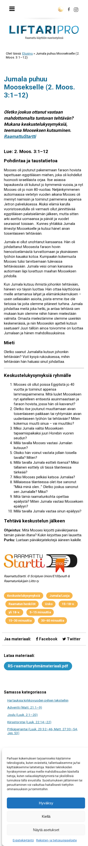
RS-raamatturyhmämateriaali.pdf (38, 666)
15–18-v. (68, 604)
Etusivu (27, 53)
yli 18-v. (14, 612)
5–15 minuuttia (40, 612)
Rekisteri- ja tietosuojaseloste (56, 840)
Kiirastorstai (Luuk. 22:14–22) (29, 722)
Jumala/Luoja (59, 595)
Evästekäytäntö (23, 840)
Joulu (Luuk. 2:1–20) (22, 715)
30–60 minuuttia (52, 620)
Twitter (73, 639)
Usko (49, 604)
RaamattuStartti (20, 136)
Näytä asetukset (46, 830)
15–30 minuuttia (20, 620)
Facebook (47, 639)
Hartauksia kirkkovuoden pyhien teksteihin (37, 700)
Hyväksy (46, 803)
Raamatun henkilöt (22, 604)
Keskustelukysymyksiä (23, 595)
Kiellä (46, 816)
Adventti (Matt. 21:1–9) (24, 707)
